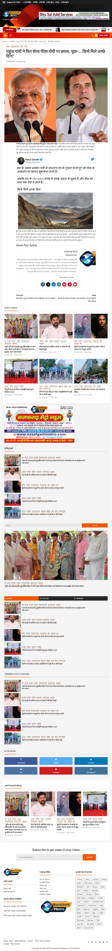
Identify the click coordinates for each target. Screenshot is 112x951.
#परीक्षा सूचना (65, 2)
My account (15, 944)
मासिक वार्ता (43, 885)
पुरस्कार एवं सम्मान (7, 343)
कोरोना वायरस (88, 883)
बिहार (102, 909)
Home (5, 941)
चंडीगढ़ (102, 887)
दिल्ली (96, 894)
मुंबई (80, 343)
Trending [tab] (79, 598)
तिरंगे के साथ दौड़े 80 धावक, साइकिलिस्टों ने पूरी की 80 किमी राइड (42, 501)
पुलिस (101, 341)
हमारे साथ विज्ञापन (9, 892)
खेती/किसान (80, 887)
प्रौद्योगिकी (22, 386)
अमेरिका (75, 341)
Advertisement (20, 941)
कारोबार (79, 883)
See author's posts (67, 277)
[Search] (92, 35)
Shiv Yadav (18, 355)
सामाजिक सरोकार (45, 894)
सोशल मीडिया (90, 924)
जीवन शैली (80, 894)
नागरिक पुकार (44, 891)
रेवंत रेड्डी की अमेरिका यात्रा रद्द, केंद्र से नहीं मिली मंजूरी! (39, 462)
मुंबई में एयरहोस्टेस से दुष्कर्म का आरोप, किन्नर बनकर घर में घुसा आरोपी (33, 30)
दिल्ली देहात (91, 898)
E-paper (6, 944)
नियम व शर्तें (7, 889)
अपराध (87, 879)
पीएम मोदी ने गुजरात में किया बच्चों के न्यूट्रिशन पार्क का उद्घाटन (36, 296)
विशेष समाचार (80, 920)
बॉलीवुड (79, 913)
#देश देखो (42, 2)
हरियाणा (40, 388)
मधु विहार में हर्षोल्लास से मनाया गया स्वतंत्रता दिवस (37, 514)
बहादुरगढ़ (65, 386)
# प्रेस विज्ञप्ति (27, 2)
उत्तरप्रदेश (95, 879)
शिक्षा (98, 920)
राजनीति (21, 46)
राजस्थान (87, 917)
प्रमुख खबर (14, 343)
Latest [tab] (9, 598)
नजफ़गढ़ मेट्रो (11, 61)
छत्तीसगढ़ (85, 891)
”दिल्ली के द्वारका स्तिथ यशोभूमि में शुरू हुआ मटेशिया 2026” (76, 30)
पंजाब (101, 905)
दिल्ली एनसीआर (81, 898)
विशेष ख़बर (90, 920)
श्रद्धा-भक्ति (80, 924)
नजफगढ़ (79, 879)
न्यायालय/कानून (63, 341)
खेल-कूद (8, 341)
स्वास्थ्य (57, 2)
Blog (11, 941)
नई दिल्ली (8, 46)
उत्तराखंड (104, 879)
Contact (30, 941)
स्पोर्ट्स (70, 386)
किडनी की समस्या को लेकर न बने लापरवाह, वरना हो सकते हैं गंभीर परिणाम (77, 298)
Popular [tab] (45, 598)
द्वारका (78, 902)
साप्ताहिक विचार (45, 882)
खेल (5, 341)
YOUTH (41, 386)
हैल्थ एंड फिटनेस (46, 388)
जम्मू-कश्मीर (95, 891)
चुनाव (78, 891)
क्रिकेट (97, 883)
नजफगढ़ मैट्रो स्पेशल (15, 46)
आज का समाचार (45, 879)
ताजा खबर (14, 341)
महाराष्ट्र (86, 913)
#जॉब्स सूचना (50, 2)
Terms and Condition (42, 941)
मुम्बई (94, 913)
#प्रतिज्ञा (35, 2)
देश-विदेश (46, 341)
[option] (56, 461)
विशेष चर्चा (43, 888)
